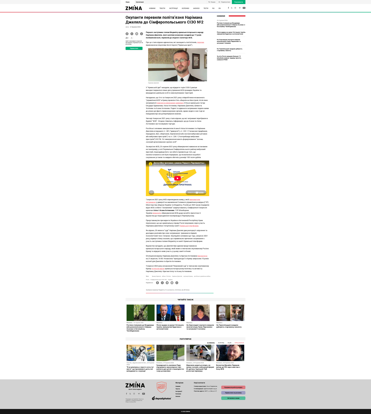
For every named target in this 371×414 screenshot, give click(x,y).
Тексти (162, 8)
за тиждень (211, 343)
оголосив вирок (158, 268)
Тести (206, 8)
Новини (152, 8)
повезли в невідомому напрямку (170, 103)
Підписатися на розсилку (233, 393)
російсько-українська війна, (202, 276)
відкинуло (157, 213)
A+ (127, 37)
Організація (140, 2)
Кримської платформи (189, 226)
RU (213, 8)
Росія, (147, 279)
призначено (202, 256)
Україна (170, 279)
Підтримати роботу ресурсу (233, 387)
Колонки (185, 8)
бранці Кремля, (156, 276)
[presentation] (129, 352)
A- (132, 37)
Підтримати (238, 2)
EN (220, 8)
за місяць (221, 343)
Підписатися (225, 2)
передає (200, 42)
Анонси (196, 8)
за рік (229, 343)
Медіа (128, 2)
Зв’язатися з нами (233, 398)
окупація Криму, (188, 276)
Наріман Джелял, (177, 276)
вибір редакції (239, 343)
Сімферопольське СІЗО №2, (158, 279)
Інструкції (173, 8)
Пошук (213, 2)
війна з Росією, (166, 276)
